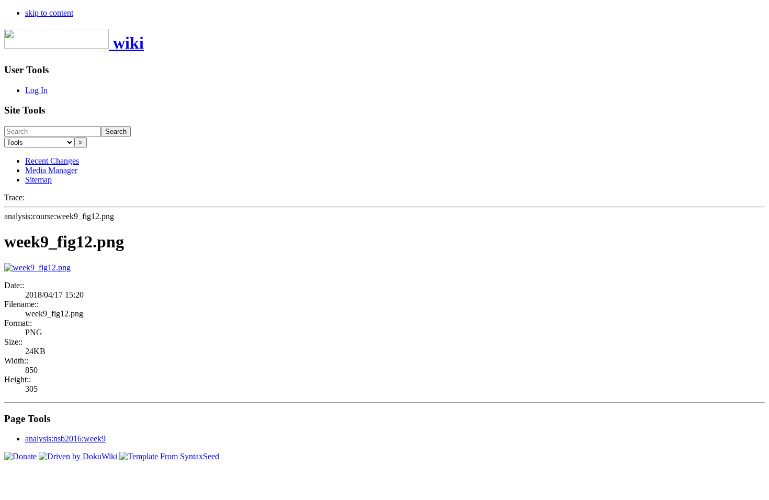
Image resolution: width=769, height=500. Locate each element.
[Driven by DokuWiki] (78, 456)
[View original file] (37, 267)
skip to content (49, 12)
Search (116, 131)
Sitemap (38, 179)
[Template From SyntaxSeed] (169, 456)
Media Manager (51, 170)
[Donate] (20, 456)
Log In (36, 90)
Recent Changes (52, 160)
